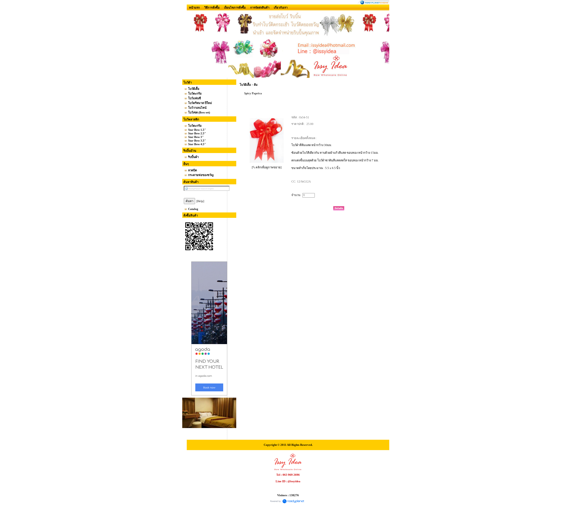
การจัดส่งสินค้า (259, 7)
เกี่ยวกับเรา (281, 7)
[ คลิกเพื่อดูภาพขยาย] (266, 167)
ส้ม (256, 84)
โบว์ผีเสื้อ (245, 84)
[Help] (200, 201)
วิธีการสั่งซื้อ (212, 7)
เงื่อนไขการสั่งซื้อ (235, 7)
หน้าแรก (194, 7)
